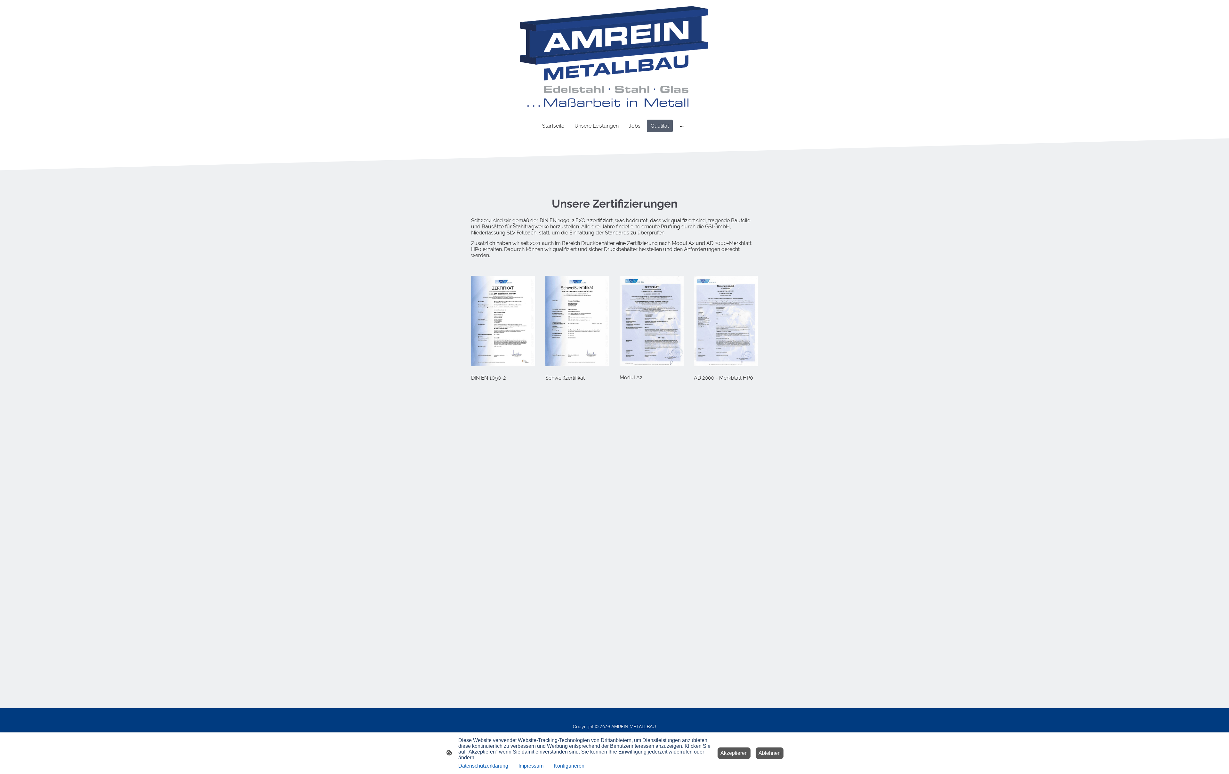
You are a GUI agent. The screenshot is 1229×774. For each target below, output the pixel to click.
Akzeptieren (734, 753)
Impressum (530, 766)
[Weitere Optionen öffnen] (681, 126)
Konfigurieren (569, 766)
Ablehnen (770, 753)
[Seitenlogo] (614, 56)
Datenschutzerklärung (483, 766)
